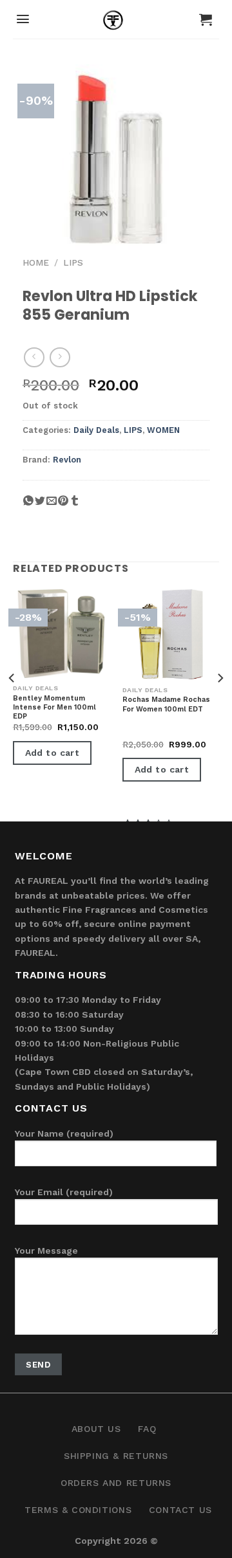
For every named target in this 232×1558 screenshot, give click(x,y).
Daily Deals (96, 430)
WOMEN (163, 430)
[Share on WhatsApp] (28, 506)
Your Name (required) (64, 1133)
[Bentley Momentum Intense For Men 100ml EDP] (61, 633)
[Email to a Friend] (51, 506)
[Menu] (22, 19)
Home (36, 262)
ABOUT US (96, 1429)
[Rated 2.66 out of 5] (148, 731)
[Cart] (205, 19)
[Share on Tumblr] (75, 506)
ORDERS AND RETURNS (116, 1483)
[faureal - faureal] (116, 22)
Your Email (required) (64, 1192)
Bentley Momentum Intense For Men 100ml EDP (54, 707)
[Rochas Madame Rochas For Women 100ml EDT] (170, 634)
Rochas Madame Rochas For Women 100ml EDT (166, 704)
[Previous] (12, 704)
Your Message (46, 1250)
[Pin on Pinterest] (63, 506)
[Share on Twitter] (40, 506)
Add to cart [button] (52, 752)
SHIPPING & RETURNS (116, 1456)
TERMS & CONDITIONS (77, 1510)
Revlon (67, 459)
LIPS (73, 262)
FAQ (147, 1429)
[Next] (219, 704)
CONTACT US (180, 1510)
